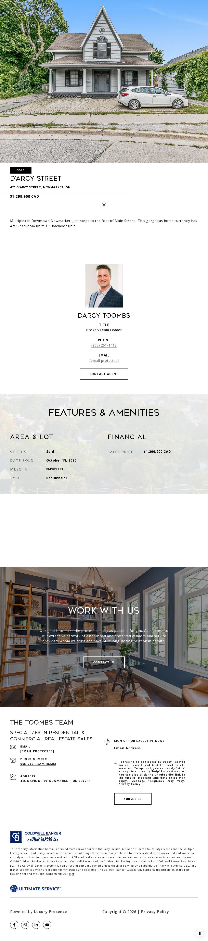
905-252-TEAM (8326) (38, 764)
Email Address (127, 748)
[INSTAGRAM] (25, 925)
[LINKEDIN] (36, 925)
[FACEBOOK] (14, 925)
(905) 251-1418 (104, 345)
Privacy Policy (129, 784)
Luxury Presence (50, 911)
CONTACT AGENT (104, 374)
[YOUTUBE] (47, 925)
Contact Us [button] (104, 662)
